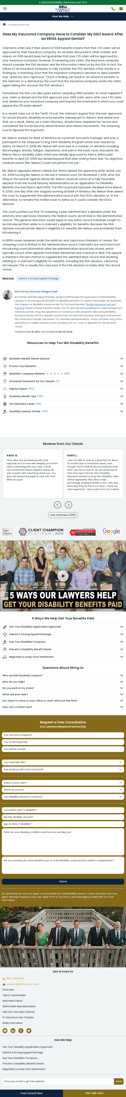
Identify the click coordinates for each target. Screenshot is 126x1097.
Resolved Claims (12, 1001)
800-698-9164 (94, 1093)
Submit (63, 881)
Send (119, 1081)
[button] (4, 8)
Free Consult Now (31, 1093)
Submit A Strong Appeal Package (38, 278)
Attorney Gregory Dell (43, 291)
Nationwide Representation (19, 1006)
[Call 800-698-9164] (112, 9)
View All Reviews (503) (63, 515)
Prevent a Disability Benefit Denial (23, 1063)
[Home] (4, 24)
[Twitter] (28, 1030)
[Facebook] (20, 1030)
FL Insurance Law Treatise (18, 1017)
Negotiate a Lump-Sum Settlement (23, 1069)
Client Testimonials (14, 995)
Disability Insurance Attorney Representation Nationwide (63, 9)
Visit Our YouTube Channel (18, 1012)
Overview (8, 989)
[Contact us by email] (120, 9)
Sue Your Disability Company (19, 1058)
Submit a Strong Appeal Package (22, 1052)
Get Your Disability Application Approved (27, 1047)
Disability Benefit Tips (18, 24)
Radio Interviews (12, 1023)
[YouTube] (4, 1030)
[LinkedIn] (12, 1030)
